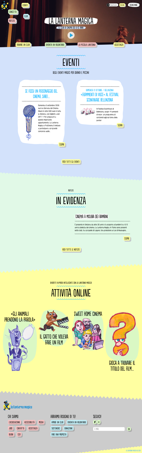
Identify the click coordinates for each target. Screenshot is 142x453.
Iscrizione (133, 5)
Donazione (68, 428)
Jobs (10, 428)
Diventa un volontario (55, 45)
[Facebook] (95, 422)
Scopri (61, 144)
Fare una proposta (59, 434)
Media (41, 422)
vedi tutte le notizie (71, 249)
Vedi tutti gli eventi (71, 162)
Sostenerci (56, 428)
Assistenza (118, 45)
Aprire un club (57, 422)
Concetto (13, 12)
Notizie (12, 21)
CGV (19, 434)
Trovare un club (23, 45)
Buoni (11, 434)
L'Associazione (14, 422)
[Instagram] (99, 422)
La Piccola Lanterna (86, 45)
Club (26, 16)
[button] (122, 5)
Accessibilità (29, 422)
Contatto (20, 428)
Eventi (25, 5)
